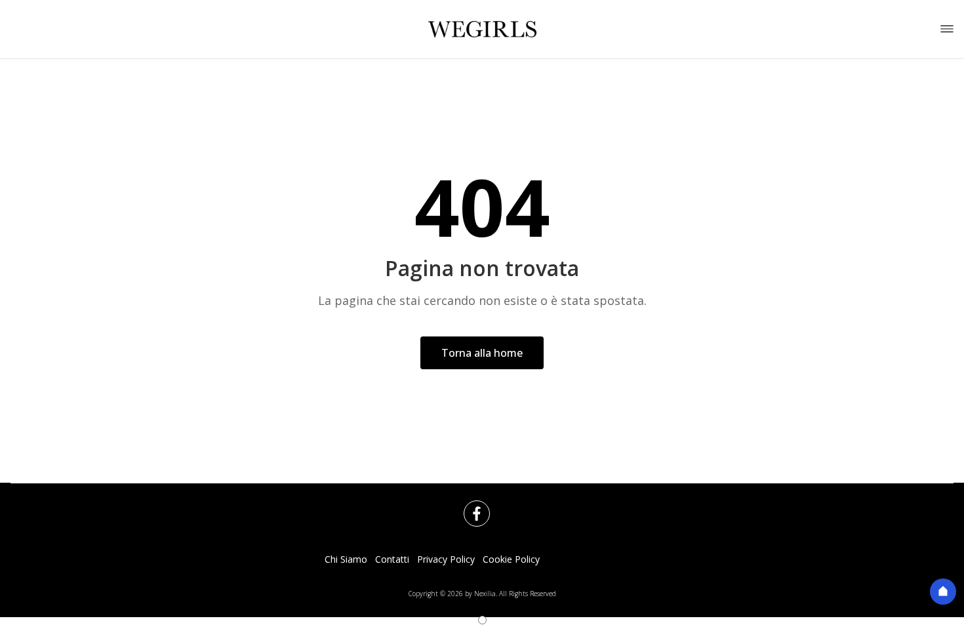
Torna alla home (482, 353)
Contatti (392, 559)
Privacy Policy (446, 559)
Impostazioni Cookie (591, 559)
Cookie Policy (511, 559)
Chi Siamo (346, 559)
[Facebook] (469, 505)
